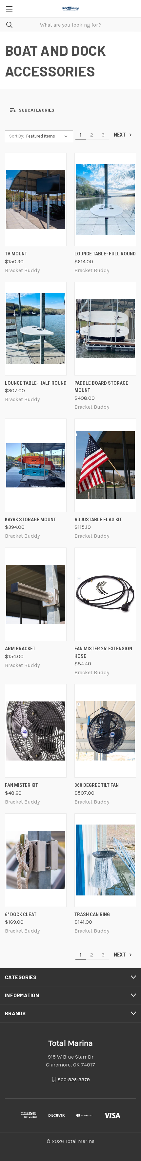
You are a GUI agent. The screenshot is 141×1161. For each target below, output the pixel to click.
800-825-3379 (74, 1080)
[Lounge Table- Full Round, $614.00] (105, 199)
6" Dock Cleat (20, 914)
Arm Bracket (20, 649)
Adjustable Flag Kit (98, 520)
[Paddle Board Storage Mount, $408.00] (105, 328)
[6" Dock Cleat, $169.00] (35, 860)
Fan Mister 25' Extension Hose (103, 652)
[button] (70, 109)
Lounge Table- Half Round (36, 383)
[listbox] (48, 136)
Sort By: (16, 136)
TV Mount (16, 254)
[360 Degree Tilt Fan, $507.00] (105, 730)
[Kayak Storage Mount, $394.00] (35, 465)
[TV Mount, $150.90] (35, 199)
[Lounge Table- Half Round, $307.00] (35, 328)
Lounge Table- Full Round (105, 254)
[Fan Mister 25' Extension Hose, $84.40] (105, 594)
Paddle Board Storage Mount (101, 387)
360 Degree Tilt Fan (96, 785)
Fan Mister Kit (21, 785)
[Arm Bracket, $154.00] (35, 594)
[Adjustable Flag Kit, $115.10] (105, 465)
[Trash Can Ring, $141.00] (105, 860)
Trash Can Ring (92, 914)
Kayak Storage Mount (30, 520)
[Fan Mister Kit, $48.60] (35, 730)
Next (120, 135)
